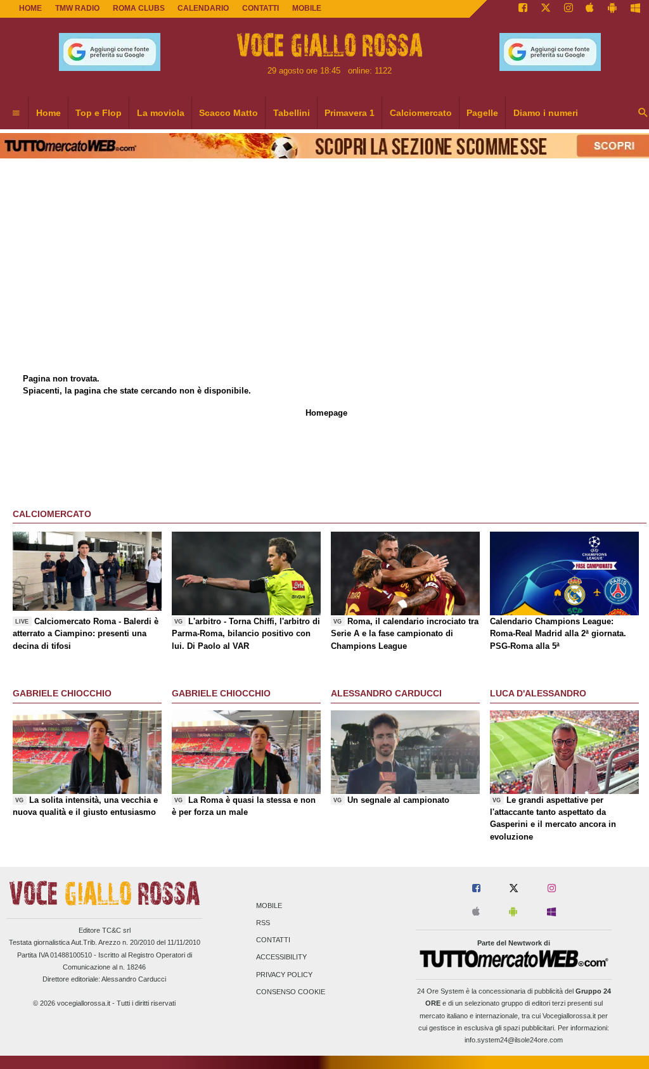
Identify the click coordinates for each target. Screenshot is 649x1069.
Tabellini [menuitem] (291, 113)
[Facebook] (523, 9)
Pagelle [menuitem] (482, 113)
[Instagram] (568, 9)
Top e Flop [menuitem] (98, 113)
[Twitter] (546, 9)
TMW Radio (77, 8)
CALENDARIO (203, 8)
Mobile (269, 905)
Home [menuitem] (48, 113)
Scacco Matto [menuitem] (228, 113)
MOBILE (306, 8)
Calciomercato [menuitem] (421, 113)
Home (30, 8)
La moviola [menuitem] (160, 113)
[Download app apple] (590, 9)
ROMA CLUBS (139, 8)
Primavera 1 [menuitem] (349, 113)
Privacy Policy (284, 974)
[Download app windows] (635, 9)
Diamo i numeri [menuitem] (545, 113)
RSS (263, 922)
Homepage (326, 413)
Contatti (273, 940)
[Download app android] (612, 9)
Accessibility (281, 957)
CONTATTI (260, 8)
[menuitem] (15, 113)
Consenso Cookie (290, 991)
